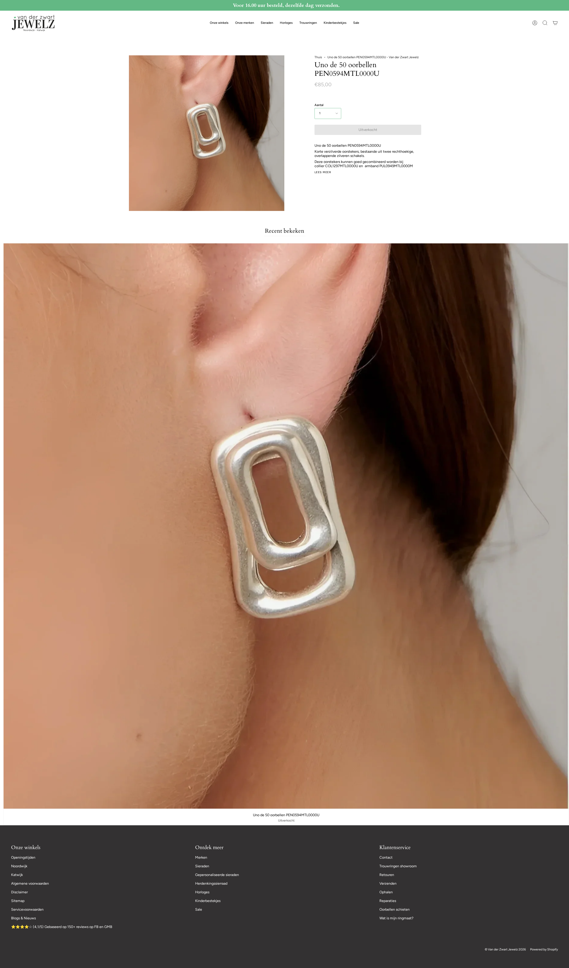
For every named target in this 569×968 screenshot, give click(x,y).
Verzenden (388, 883)
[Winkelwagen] (555, 23)
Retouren (386, 875)
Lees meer (323, 172)
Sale (198, 909)
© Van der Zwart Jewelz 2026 (505, 949)
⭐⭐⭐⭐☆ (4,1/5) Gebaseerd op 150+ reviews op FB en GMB (61, 927)
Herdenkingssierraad (211, 883)
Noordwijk (19, 866)
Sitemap (17, 901)
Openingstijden (23, 857)
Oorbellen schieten (394, 909)
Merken (201, 857)
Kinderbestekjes (207, 901)
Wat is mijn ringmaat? (396, 918)
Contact (386, 857)
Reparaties (387, 901)
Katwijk (17, 875)
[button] (219, 23)
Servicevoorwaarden (27, 909)
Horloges (202, 892)
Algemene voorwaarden (30, 883)
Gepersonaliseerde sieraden (217, 875)
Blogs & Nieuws (23, 918)
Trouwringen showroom (398, 866)
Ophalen (386, 892)
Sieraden (202, 866)
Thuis (318, 57)
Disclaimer (19, 892)
